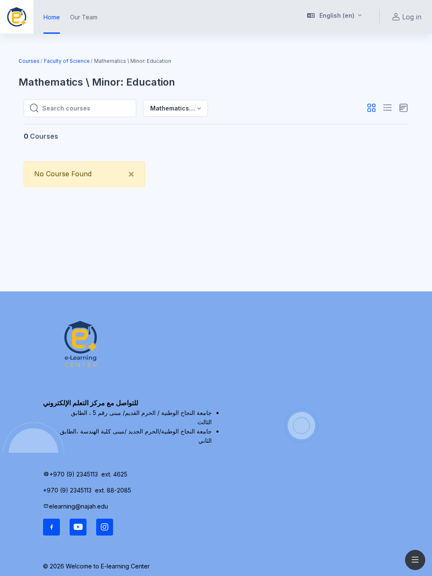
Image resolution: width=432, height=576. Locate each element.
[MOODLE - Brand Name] (16, 17)
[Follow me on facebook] (51, 527)
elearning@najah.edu (78, 506)
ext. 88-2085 (114, 490)
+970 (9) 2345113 (73, 474)
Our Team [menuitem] (83, 17)
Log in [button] (411, 17)
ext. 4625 (115, 474)
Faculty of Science (67, 61)
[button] (334, 17)
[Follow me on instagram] (104, 527)
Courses (29, 61)
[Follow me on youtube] (78, 527)
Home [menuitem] (51, 17)
